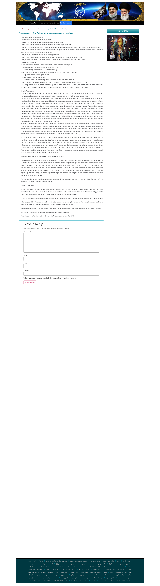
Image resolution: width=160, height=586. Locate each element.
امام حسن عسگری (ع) (88, 564)
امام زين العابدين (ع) (125, 564)
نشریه (90, 575)
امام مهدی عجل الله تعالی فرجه (91, 566)
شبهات (105, 572)
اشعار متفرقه (74, 572)
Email (26, 263)
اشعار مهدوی (84, 572)
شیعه (111, 572)
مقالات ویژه (47, 580)
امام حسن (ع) (74, 564)
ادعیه (124, 561)
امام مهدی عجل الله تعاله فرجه (37, 572)
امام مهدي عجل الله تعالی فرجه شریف (56, 561)
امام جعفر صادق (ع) (61, 564)
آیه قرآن (41, 561)
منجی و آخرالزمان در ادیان (61, 580)
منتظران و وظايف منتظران (124, 580)
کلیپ (105, 580)
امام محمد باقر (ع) (59, 566)
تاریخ (47, 569)
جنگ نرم (55, 569)
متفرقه (38, 575)
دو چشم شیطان (97, 569)
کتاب (100, 580)
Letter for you (54, 23)
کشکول (31, 575)
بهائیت (129, 566)
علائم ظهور (75, 577)
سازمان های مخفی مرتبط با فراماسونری (112, 575)
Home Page (33, 23)
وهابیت (86, 580)
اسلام (51, 564)
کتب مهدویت (81, 575)
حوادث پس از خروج (95, 561)
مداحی (112, 580)
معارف (129, 577)
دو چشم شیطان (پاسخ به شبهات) (115, 569)
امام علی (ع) (32, 566)
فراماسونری (64, 575)
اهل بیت (121, 566)
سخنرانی (93, 580)
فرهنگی (73, 575)
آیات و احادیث (32, 561)
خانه (20, 29)
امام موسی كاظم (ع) (109, 566)
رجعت (118, 561)
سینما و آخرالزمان (34, 577)
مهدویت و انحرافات (76, 580)
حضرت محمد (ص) (84, 569)
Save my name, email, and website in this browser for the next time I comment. (50, 278)
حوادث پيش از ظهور (108, 561)
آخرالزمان (43, 564)
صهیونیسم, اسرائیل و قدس (50, 577)
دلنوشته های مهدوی (95, 572)
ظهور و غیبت (64, 577)
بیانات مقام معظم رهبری (35, 569)
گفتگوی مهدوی (110, 577)
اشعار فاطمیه (64, 572)
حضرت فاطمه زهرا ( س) (68, 569)
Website (26, 270)
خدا (57, 572)
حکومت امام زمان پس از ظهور (78, 561)
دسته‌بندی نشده (33, 564)
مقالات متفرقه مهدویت (35, 580)
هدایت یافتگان (119, 572)
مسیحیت (120, 577)
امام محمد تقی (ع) (73, 566)
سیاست (129, 575)
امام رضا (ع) (112, 564)
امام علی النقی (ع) (45, 566)
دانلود (129, 561)
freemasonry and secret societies (31, 29)
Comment (27, 232)
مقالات (96, 575)
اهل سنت (50, 572)
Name (26, 255)
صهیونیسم (55, 575)
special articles (43, 23)
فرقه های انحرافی (98, 577)
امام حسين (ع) (102, 564)
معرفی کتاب (46, 575)
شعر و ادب (128, 572)
